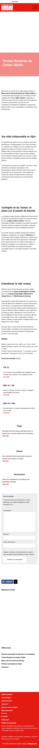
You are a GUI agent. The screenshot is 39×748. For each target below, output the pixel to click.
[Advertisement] (19, 32)
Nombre (6, 534)
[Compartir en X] (15, 582)
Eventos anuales (6, 694)
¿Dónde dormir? (6, 701)
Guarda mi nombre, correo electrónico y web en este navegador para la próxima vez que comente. (18, 553)
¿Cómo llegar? (6, 697)
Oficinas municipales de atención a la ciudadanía (18, 654)
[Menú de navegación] (35, 7)
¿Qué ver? (4, 704)
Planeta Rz (32, 744)
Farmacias (5, 667)
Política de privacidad (8, 723)
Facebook (9, 581)
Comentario (7, 510)
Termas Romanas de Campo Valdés (13, 657)
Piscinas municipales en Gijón (11, 664)
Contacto (4, 716)
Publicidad (5, 720)
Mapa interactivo (7, 710)
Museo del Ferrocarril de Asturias (12, 660)
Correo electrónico (9, 542)
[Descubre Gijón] (7, 7)
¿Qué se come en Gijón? (9, 707)
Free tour (15, 1)
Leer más (6, 377)
